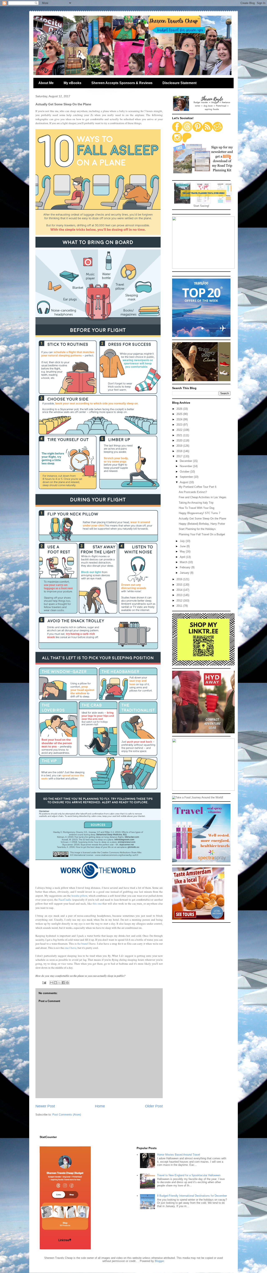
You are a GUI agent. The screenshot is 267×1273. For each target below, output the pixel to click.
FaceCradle (65, 899)
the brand (82, 943)
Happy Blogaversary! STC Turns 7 (199, 513)
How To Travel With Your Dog (196, 507)
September (187, 476)
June (183, 546)
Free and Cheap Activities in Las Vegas (202, 497)
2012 (179, 600)
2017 (179, 456)
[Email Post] (44, 982)
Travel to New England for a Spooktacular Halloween (188, 1175)
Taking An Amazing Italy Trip (196, 502)
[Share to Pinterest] (67, 983)
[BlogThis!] (55, 983)
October (185, 471)
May (183, 551)
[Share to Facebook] (63, 983)
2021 (179, 435)
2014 (179, 589)
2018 (179, 451)
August (184, 482)
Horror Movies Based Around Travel (178, 1154)
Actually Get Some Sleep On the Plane (202, 518)
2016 (179, 579)
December (186, 461)
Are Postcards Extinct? (193, 492)
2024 (179, 419)
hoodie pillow (79, 895)
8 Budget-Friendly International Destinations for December (192, 1195)
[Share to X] (59, 983)
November (186, 466)
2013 (179, 595)
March (184, 562)
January (185, 572)
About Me (46, 83)
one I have (70, 948)
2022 (179, 429)
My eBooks (72, 83)
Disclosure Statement (179, 83)
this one (97, 903)
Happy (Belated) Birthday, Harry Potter (202, 523)
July (183, 541)
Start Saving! (201, 205)
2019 (179, 445)
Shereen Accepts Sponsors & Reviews (121, 83)
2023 (179, 424)
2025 (179, 414)
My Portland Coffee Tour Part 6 (197, 486)
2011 (179, 605)
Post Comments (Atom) (66, 1114)
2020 (179, 440)
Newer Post (45, 1106)
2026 (179, 408)
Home (100, 1106)
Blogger (159, 1261)
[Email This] (51, 983)
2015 (179, 584)
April (183, 556)
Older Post (154, 1106)
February (185, 567)
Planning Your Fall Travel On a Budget (202, 534)
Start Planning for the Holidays (197, 529)
